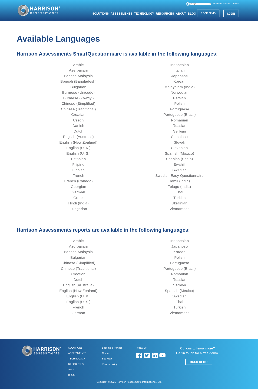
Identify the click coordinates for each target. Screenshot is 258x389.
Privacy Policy (109, 364)
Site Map (107, 358)
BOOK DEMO (198, 362)
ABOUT (72, 369)
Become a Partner (221, 3)
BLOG (192, 13)
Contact (235, 3)
